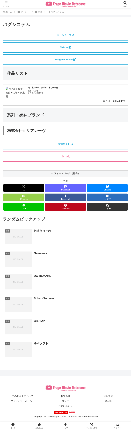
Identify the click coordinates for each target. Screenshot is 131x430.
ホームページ (64, 35)
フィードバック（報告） (67, 173)
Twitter (64, 47)
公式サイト (64, 144)
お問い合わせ (65, 406)
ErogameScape (64, 59)
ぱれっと (65, 156)
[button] (107, 207)
